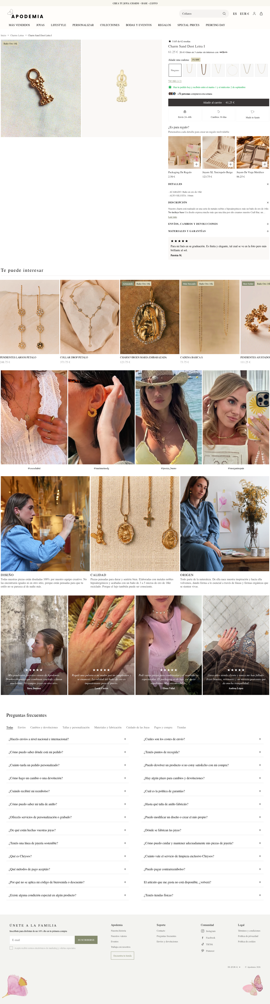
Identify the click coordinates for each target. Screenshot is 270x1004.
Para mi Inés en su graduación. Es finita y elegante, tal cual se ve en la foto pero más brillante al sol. (218, 248)
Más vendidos (19, 25)
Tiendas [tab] (181, 727)
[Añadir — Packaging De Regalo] (196, 164)
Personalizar (83, 25)
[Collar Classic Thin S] (218, 70)
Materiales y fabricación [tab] (108, 727)
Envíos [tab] (22, 727)
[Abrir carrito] (261, 13)
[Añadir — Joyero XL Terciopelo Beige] (230, 164)
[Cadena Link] (247, 70)
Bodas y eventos (139, 25)
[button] (41, 88)
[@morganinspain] (236, 417)
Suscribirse (86, 939)
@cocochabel (34, 468)
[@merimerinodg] (101, 417)
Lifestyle (58, 25)
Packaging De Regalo (180, 172)
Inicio (3, 35)
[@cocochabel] (34, 417)
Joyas (40, 25)
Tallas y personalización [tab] (76, 727)
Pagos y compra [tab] (163, 727)
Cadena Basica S (191, 357)
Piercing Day (215, 25)
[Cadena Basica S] (261, 70)
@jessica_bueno (168, 468)
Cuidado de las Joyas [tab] (137, 727)
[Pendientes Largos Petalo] (29, 317)
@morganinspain (236, 468)
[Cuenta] (254, 13)
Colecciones (110, 25)
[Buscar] (224, 13)
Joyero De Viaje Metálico (250, 172)
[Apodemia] (25, 13)
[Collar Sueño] (189, 70)
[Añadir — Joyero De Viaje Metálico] (265, 164)
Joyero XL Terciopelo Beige (217, 172)
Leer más (172, 216)
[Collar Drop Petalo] (90, 317)
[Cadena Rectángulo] (232, 70)
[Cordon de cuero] (203, 70)
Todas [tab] (9, 727)
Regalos (164, 25)
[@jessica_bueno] (168, 417)
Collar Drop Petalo (74, 357)
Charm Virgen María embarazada (143, 357)
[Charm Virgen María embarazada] (149, 317)
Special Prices (188, 25)
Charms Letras (17, 35)
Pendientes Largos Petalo (18, 357)
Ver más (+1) (175, 80)
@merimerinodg (101, 468)
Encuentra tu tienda (123, 955)
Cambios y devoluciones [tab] (44, 727)
